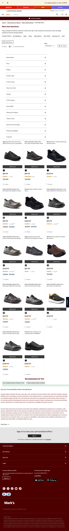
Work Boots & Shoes (13, 22)
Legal (4, 463)
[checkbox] (5, 184)
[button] (57, 15)
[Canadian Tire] (8, 7)
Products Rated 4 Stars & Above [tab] (36, 383)
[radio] (4, 170)
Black (30, 36)
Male (25, 36)
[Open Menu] (3, 15)
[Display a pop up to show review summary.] (14, 224)
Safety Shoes (37, 36)
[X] (8, 488)
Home (4, 22)
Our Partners (6, 451)
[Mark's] (43, 7)
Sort (45, 43)
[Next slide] (66, 3)
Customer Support (8, 446)
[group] (12, 179)
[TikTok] (20, 488)
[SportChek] (25, 7)
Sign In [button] (34, 435)
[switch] (16, 46)
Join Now (48, 439)
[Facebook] (4, 488)
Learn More (37, 475)
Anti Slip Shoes (17, 36)
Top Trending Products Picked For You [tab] (13, 383)
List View (63, 46)
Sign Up (6, 478)
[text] (12, 177)
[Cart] (66, 15)
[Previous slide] (3, 3)
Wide (63, 36)
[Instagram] (12, 488)
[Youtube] (16, 488)
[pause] (7, 3)
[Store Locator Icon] (5, 10)
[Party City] (60, 7)
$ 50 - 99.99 (47, 36)
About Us (5, 457)
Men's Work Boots (28, 22)
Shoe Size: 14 (56, 36)
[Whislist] (62, 15)
